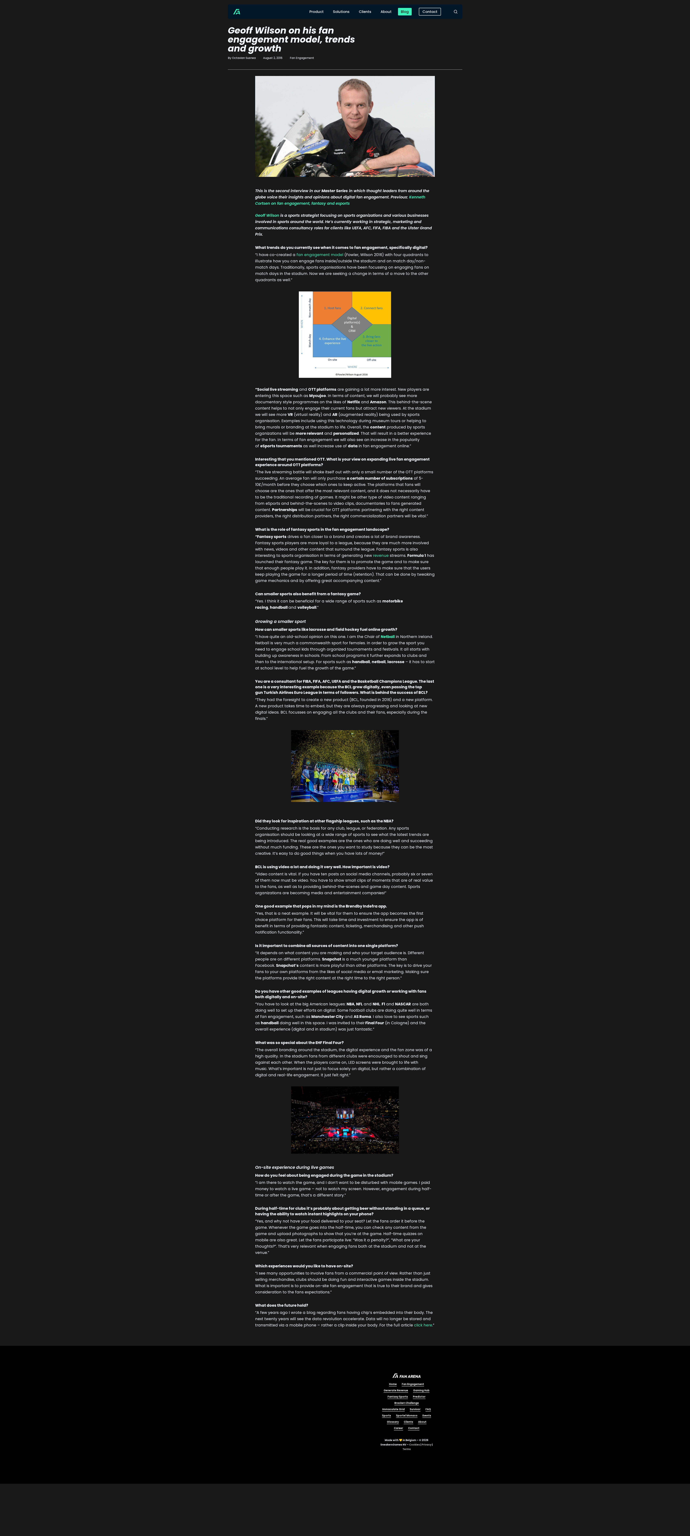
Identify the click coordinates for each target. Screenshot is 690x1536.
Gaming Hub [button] (421, 1390)
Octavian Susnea (244, 58)
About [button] (422, 1422)
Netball (388, 636)
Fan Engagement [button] (413, 1384)
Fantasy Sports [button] (398, 1396)
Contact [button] (413, 1428)
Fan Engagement (302, 58)
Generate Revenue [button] (396, 1390)
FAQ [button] (428, 1409)
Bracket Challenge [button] (406, 1403)
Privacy (426, 1444)
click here (423, 1325)
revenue (381, 555)
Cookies (414, 1444)
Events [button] (426, 1415)
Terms (406, 1449)
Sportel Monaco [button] (406, 1415)
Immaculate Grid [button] (393, 1409)
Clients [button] (408, 1422)
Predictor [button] (419, 1396)
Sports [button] (386, 1415)
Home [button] (393, 1384)
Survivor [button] (415, 1409)
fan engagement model (319, 254)
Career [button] (398, 1428)
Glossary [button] (393, 1422)
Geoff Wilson (267, 215)
